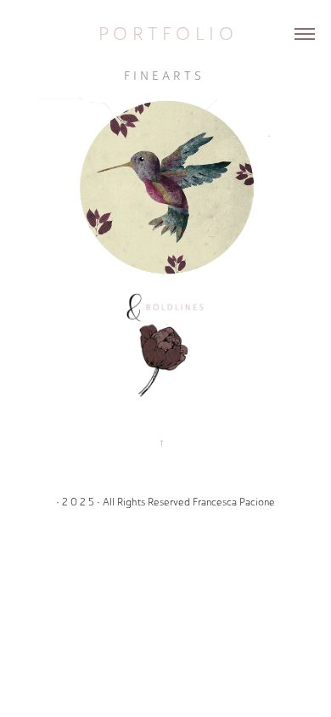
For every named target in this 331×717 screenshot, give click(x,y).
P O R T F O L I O (165, 33)
